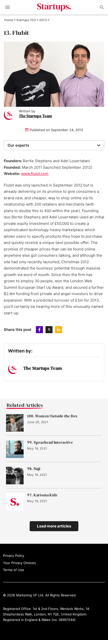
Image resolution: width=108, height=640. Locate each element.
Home (8, 20)
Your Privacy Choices (19, 563)
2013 (43, 20)
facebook (39, 329)
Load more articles (54, 526)
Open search (101, 7)
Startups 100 (26, 20)
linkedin (58, 329)
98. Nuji (33, 468)
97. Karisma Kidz (42, 495)
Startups (54, 7)
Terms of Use (13, 570)
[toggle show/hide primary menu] (8, 7)
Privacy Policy (13, 556)
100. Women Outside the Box (52, 416)
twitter (48, 329)
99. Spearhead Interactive (50, 442)
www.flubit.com (34, 173)
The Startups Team (35, 116)
